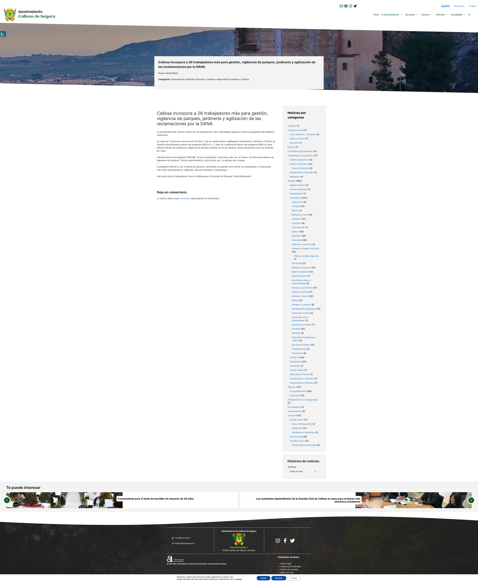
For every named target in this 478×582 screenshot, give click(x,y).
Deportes (296, 236)
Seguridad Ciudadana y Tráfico (233, 79)
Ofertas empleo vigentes (306, 256)
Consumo (296, 223)
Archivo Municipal (298, 189)
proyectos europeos (302, 324)
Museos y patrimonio (302, 287)
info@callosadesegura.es (184, 543)
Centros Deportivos (299, 160)
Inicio (376, 14)
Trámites (440, 14)
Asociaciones (296, 193)
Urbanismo (297, 353)
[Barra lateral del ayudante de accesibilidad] (3, 34)
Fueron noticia (297, 370)
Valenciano (459, 6)
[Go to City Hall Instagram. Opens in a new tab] (277, 540)
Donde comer (296, 420)
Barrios (295, 210)
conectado (185, 198)
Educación (297, 240)
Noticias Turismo (300, 296)
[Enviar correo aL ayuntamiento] (341, 6)
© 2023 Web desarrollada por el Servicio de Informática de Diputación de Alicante (196, 564)
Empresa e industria (302, 244)
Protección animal (301, 313)
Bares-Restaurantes (302, 424)
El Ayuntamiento (390, 14)
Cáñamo (292, 126)
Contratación (178, 79)
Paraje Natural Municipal (304, 445)
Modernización (299, 276)
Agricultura (297, 202)
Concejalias (295, 198)
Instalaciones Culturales (301, 172)
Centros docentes (298, 164)
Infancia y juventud (301, 267)
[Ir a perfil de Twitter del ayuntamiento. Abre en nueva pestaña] (355, 6)
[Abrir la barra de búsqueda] (469, 14)
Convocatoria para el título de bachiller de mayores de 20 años (156, 498)
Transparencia (299, 349)
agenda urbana (297, 185)
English (472, 6)
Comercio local (295, 130)
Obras (295, 300)
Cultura (291, 147)
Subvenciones (295, 411)
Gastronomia (296, 436)
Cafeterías (297, 428)
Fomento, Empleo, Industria (305, 248)
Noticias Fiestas (300, 292)
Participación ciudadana (304, 309)
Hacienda (296, 263)
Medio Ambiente (300, 272)
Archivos (292, 467)
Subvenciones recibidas (302, 383)
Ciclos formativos (300, 168)
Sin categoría (294, 407)
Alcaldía (296, 206)
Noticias (190, 79)
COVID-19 (294, 357)
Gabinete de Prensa (300, 374)
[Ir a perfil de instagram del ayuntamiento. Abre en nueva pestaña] (350, 6)
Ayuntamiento (30, 12)
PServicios (295, 395)
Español (445, 6)
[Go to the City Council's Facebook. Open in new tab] (285, 540)
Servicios (410, 14)
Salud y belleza (297, 138)
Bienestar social (300, 214)
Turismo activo (297, 441)
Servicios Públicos (301, 345)
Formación (295, 366)
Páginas (292, 387)
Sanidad (296, 329)
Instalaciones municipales (300, 155)
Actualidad (456, 14)
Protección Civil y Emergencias (303, 399)
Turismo (425, 14)
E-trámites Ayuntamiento (300, 151)
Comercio (296, 219)
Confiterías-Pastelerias (303, 432)
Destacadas (296, 361)
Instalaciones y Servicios (302, 378)
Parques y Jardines (205, 79)
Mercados (295, 176)
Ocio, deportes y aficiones (303, 134)
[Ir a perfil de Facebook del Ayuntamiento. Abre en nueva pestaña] (346, 6)
